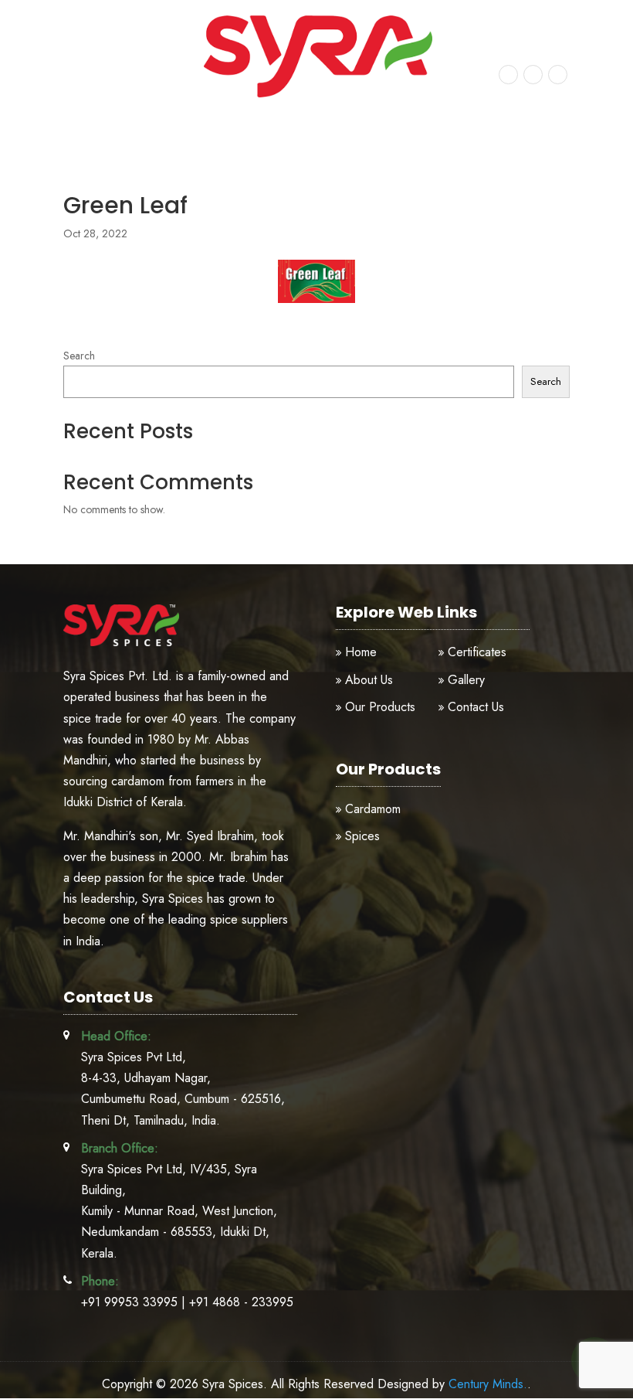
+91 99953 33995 (111, 65)
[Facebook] (508, 73)
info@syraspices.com (117, 82)
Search (79, 355)
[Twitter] (557, 73)
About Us (369, 680)
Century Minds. (488, 1384)
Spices (362, 836)
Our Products (380, 707)
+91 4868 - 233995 (241, 1302)
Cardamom (373, 809)
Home (361, 652)
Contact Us (476, 707)
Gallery (466, 680)
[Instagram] (533, 73)
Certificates (477, 652)
